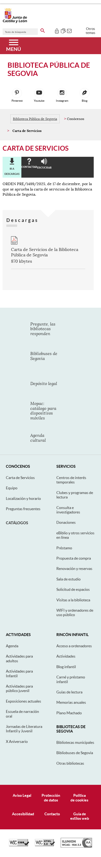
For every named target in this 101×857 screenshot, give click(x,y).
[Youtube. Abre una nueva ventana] (39, 93)
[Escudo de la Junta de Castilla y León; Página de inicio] (15, 22)
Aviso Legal (22, 795)
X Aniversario (17, 741)
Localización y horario (23, 498)
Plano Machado (69, 713)
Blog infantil (66, 667)
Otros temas (90, 31)
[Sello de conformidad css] (19, 845)
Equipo (11, 488)
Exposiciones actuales (23, 701)
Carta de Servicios (20, 477)
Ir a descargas (11, 171)
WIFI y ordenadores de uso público (74, 612)
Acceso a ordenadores (74, 646)
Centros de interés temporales (71, 479)
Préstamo (64, 548)
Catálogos (17, 523)
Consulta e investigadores (68, 509)
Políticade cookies (79, 797)
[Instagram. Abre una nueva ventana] (62, 93)
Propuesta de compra (73, 558)
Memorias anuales (71, 702)
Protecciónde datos (51, 797)
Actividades (65, 656)
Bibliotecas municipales (75, 742)
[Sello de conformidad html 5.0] (45, 845)
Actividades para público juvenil (19, 688)
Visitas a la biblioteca (73, 600)
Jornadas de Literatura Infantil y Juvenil (24, 728)
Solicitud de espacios (73, 589)
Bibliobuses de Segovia (74, 753)
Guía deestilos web (79, 816)
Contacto (52, 814)
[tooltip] (57, 30)
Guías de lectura (69, 692)
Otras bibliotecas (70, 763)
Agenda (12, 646)
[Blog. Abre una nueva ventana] (84, 93)
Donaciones (66, 522)
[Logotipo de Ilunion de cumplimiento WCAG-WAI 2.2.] (76, 846)
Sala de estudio (68, 579)
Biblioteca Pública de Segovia (35, 119)
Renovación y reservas (74, 568)
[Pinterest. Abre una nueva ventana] (17, 93)
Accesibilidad (23, 814)
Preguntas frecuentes (23, 509)
